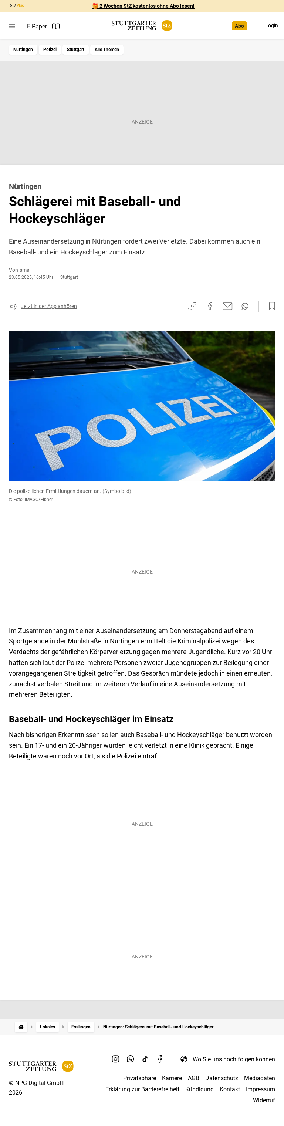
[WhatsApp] (130, 1059)
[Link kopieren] (192, 306)
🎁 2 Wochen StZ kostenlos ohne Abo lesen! (143, 6)
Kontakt (230, 1089)
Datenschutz (221, 1078)
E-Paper (37, 26)
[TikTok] (145, 1059)
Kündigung (199, 1089)
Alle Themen (107, 49)
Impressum (260, 1089)
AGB (193, 1078)
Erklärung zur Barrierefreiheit (142, 1089)
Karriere (172, 1078)
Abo (239, 26)
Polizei (50, 49)
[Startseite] (21, 1027)
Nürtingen (23, 49)
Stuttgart (75, 49)
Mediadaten (259, 1078)
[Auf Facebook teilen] (210, 306)
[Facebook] (160, 1059)
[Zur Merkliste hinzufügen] (270, 306)
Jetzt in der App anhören (49, 306)
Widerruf (264, 1100)
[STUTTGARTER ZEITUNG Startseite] (142, 25)
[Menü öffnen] (12, 26)
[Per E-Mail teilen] (227, 306)
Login (271, 25)
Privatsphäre (139, 1078)
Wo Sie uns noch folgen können (234, 1059)
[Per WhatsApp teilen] (245, 306)
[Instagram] (116, 1059)
